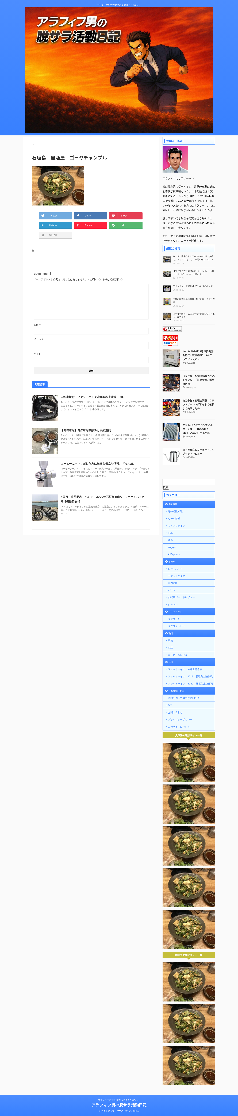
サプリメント (175, 618)
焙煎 (170, 640)
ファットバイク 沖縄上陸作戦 (185, 669)
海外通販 (173, 504)
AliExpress (174, 554)
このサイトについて (179, 726)
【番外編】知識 (176, 691)
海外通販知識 (175, 511)
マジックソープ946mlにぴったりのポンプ (193, 286)
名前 (37, 324)
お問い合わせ (175, 712)
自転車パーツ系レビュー (181, 597)
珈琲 (170, 633)
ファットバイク (176, 575)
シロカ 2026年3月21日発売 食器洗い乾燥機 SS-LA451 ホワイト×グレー (198, 355)
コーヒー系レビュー (179, 654)
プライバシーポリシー (180, 719)
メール (38, 339)
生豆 (170, 647)
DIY (170, 705)
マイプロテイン (176, 525)
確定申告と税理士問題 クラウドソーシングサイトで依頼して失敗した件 (198, 404)
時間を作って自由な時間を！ (184, 697)
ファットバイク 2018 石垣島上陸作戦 (190, 676)
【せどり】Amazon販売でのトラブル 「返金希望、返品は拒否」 (199, 379)
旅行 (170, 662)
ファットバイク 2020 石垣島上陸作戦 (190, 683)
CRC (170, 539)
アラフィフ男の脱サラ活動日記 (119, 1105)
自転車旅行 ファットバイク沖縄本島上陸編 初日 (93, 397)
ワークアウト (175, 611)
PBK (170, 532)
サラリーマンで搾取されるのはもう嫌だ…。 (119, 1099)
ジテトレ (173, 604)
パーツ (171, 590)
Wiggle (172, 547)
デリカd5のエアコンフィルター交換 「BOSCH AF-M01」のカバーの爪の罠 (198, 429)
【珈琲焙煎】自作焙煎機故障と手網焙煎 (86, 430)
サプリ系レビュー (177, 625)
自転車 (171, 561)
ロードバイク (175, 568)
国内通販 (173, 582)
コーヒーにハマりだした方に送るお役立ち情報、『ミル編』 (98, 463)
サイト (37, 353)
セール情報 (174, 518)
